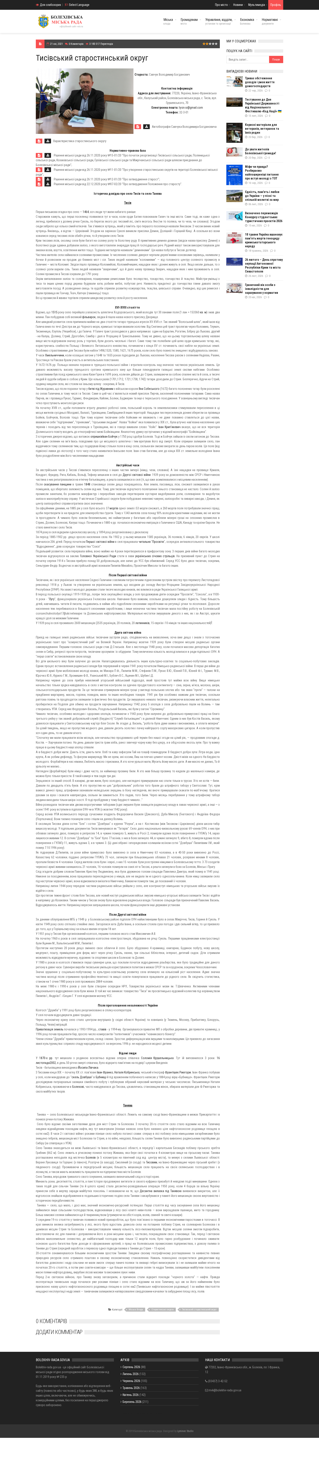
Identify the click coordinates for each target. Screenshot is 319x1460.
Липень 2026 (131, 1374)
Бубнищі (101, 1077)
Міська (168, 21)
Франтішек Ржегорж (178, 1072)
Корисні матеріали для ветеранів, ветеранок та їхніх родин (262, 128)
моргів (114, 508)
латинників (142, 623)
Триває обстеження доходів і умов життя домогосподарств (260, 82)
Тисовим (151, 1162)
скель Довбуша (82, 1077)
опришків (96, 436)
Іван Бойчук (110, 436)
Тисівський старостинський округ (199, 1309)
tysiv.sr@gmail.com (191, 107)
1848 (87, 484)
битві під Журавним (100, 388)
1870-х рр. (46, 1058)
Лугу (51, 599)
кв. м (203, 312)
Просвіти (158, 541)
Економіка (247, 21)
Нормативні (270, 21)
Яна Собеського (149, 388)
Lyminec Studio (185, 1431)
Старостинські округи (162, 1309)
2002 (53, 1063)
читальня (145, 541)
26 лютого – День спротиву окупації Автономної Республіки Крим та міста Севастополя (264, 265)
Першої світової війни (100, 541)
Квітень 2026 (131, 1395)
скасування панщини (57, 484)
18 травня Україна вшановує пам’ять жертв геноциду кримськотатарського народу (264, 240)
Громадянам (189, 21)
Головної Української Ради (98, 556)
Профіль (275, 5)
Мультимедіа (256, 5)
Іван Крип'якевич (169, 427)
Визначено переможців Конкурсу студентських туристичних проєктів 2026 (263, 217)
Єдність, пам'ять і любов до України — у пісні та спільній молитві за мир (262, 195)
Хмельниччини (54, 355)
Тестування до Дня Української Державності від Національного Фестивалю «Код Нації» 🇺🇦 (263, 105)
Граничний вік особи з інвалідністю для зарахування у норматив (261, 288)
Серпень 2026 (131, 1367)
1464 (86, 212)
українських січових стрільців (155, 556)
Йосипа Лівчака (88, 1067)
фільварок (89, 317)
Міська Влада (136, 1309)
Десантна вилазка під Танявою (160, 1191)
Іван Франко (105, 1072)
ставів (102, 1029)
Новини (238, 5)
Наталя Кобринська (127, 1072)
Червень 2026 (131, 1381)
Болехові (78, 1086)
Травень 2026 (131, 1388)
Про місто (221, 5)
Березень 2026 (132, 1402)
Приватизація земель (49, 1029)
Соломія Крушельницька (157, 1058)
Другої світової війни (137, 475)
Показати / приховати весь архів (141, 1413)
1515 (54, 312)
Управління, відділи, (218, 21)
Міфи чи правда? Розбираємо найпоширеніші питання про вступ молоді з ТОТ (262, 172)
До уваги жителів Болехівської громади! (260, 151)
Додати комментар (59, 1332)
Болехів (91, 1157)
